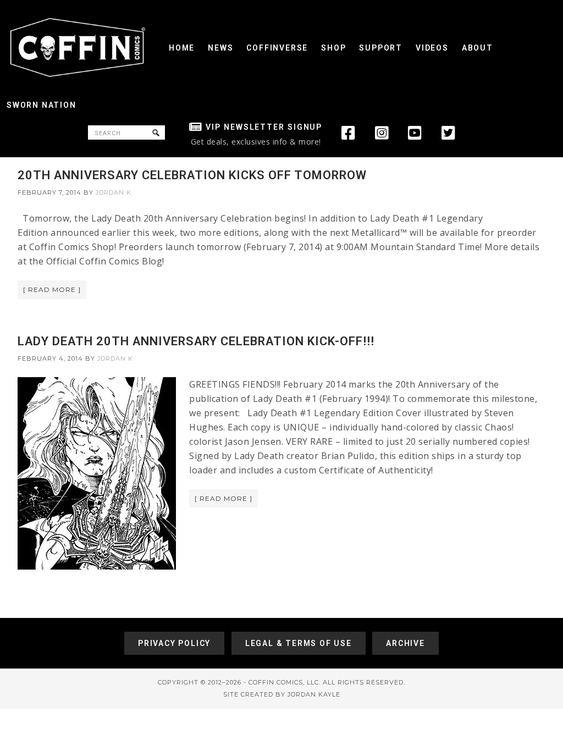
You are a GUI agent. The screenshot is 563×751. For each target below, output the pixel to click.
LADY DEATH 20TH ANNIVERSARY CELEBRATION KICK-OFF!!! (196, 341)
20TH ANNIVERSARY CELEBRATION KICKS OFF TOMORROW (192, 175)
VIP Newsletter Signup (264, 127)
